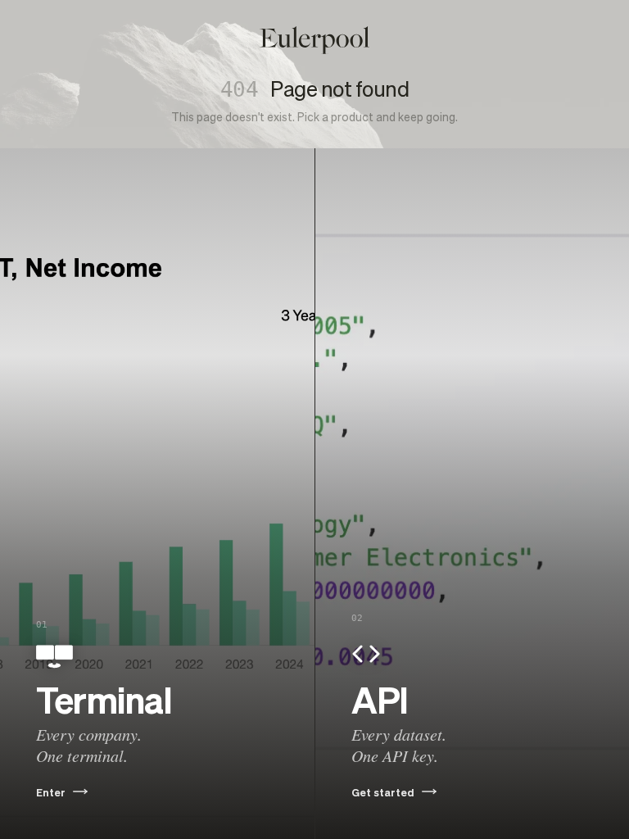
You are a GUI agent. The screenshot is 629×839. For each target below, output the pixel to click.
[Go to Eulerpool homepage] (314, 40)
